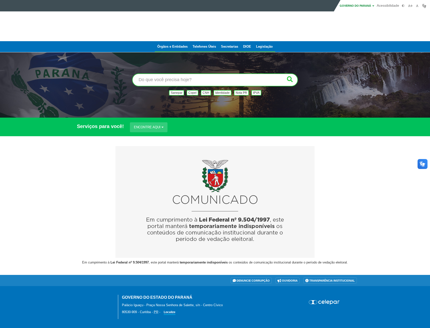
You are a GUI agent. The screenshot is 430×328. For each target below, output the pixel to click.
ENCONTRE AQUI (147, 127)
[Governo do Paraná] (91, 300)
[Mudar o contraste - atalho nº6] (403, 6)
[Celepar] (324, 302)
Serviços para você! (100, 126)
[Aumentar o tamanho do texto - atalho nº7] (410, 6)
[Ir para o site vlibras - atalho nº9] (424, 6)
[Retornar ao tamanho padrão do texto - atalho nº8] (417, 6)
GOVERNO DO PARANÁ (356, 5)
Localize (169, 312)
